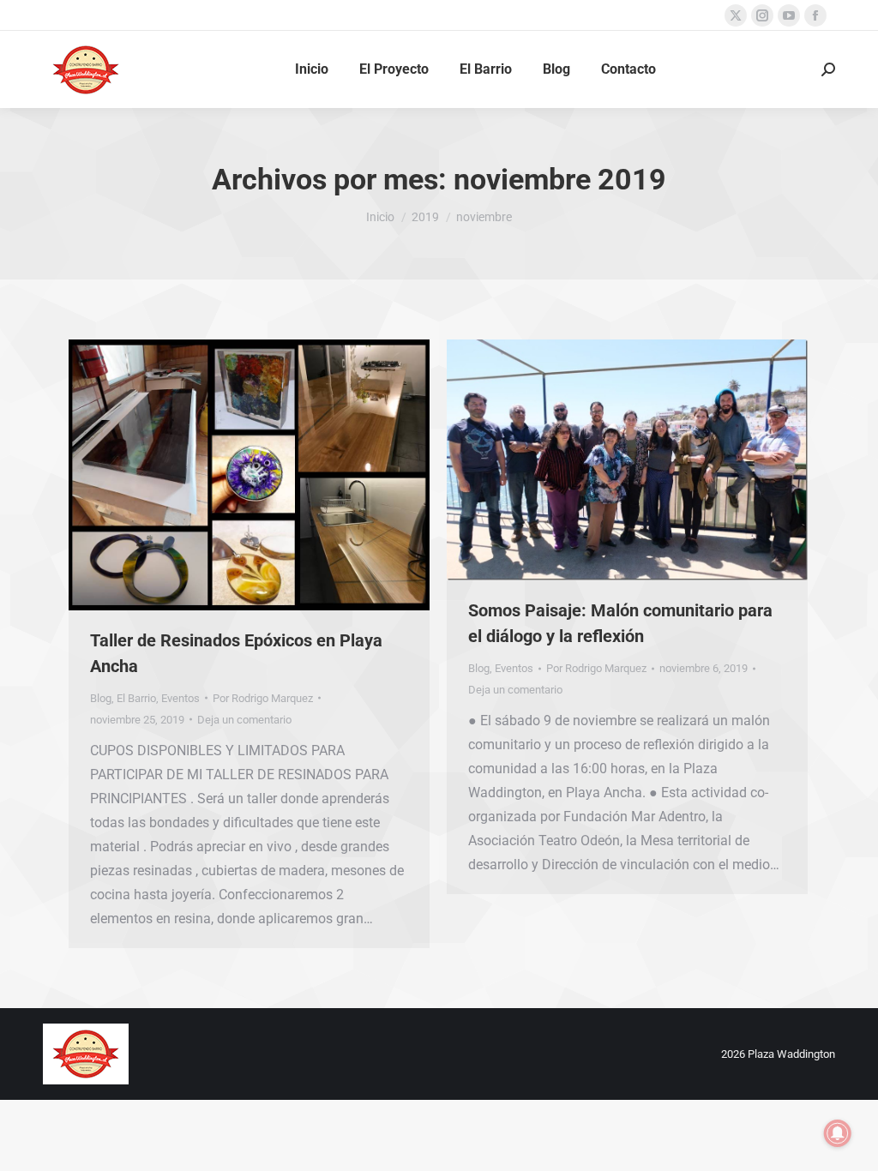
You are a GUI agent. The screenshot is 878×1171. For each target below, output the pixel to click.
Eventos (180, 698)
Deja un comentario (244, 719)
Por (263, 698)
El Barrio (136, 698)
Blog (100, 698)
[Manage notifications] (837, 1133)
